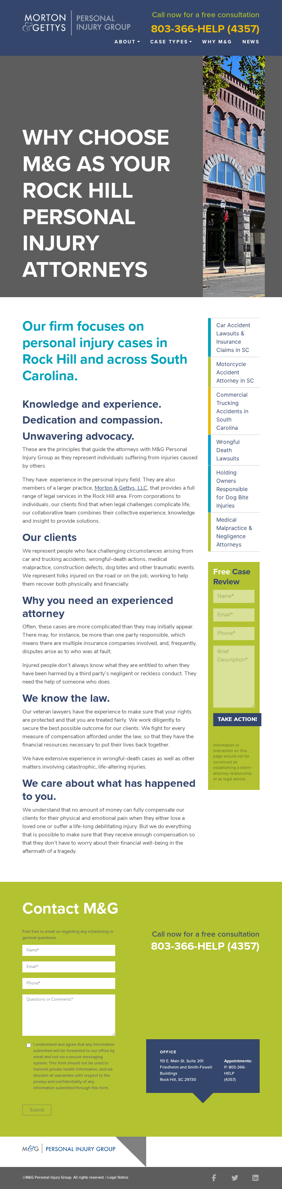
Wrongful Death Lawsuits (228, 450)
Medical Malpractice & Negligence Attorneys (234, 532)
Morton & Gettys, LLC (121, 488)
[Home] (76, 22)
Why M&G (217, 42)
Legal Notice (117, 1177)
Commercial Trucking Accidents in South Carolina (232, 411)
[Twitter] (234, 1178)
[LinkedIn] (255, 1178)
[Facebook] (214, 1178)
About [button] (125, 42)
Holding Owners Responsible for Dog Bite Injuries (232, 489)
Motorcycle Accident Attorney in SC (235, 372)
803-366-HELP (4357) (205, 28)
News (251, 42)
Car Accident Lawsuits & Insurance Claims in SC (233, 337)
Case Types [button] (169, 42)
